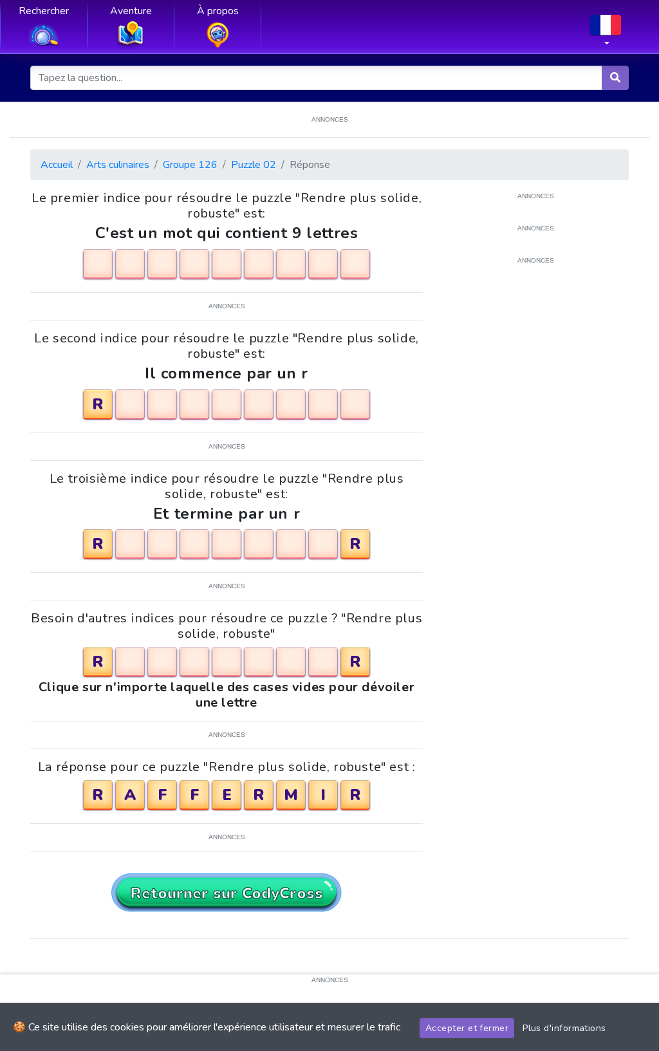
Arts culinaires (117, 165)
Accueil (57, 165)
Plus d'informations (564, 1028)
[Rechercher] (615, 78)
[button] (605, 34)
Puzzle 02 (253, 165)
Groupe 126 (190, 165)
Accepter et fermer (466, 1028)
